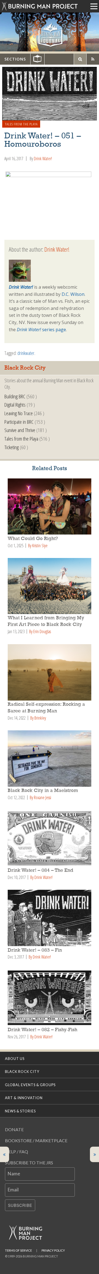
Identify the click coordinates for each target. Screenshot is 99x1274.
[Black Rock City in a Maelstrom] (49, 758)
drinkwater (25, 353)
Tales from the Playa (21, 124)
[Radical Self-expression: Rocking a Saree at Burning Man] (49, 672)
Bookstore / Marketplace (36, 1140)
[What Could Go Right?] (49, 506)
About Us (14, 1058)
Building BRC (14, 396)
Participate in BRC (19, 421)
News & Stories (20, 1111)
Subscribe (20, 1205)
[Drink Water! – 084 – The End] (49, 838)
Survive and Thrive (19, 430)
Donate (14, 1129)
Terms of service (18, 1250)
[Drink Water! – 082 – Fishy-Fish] (49, 998)
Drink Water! (43, 159)
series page (41, 330)
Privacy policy (53, 1250)
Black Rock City (22, 1071)
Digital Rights (15, 404)
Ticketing (11, 447)
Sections (15, 59)
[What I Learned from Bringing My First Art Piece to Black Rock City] (49, 586)
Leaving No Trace (18, 413)
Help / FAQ (16, 1151)
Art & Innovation (24, 1098)
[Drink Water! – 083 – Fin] (49, 918)
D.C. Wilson (73, 294)
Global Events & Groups (30, 1085)
